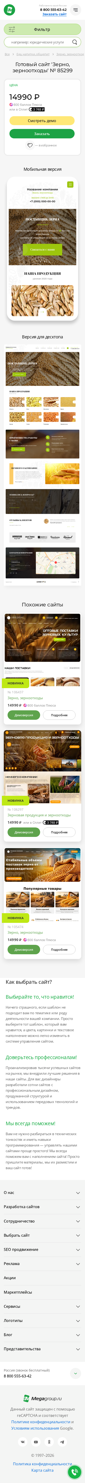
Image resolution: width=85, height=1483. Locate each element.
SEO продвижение (21, 1249)
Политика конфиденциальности (42, 1463)
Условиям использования (35, 1428)
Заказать (42, 133)
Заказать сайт (54, 14)
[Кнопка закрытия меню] (81, 4)
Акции (10, 1277)
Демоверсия (24, 715)
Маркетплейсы (18, 1292)
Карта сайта (42, 1470)
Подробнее (59, 715)
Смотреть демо (42, 120)
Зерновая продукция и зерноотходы (39, 815)
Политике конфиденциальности (40, 1421)
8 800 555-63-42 (53, 10)
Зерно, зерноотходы (25, 697)
